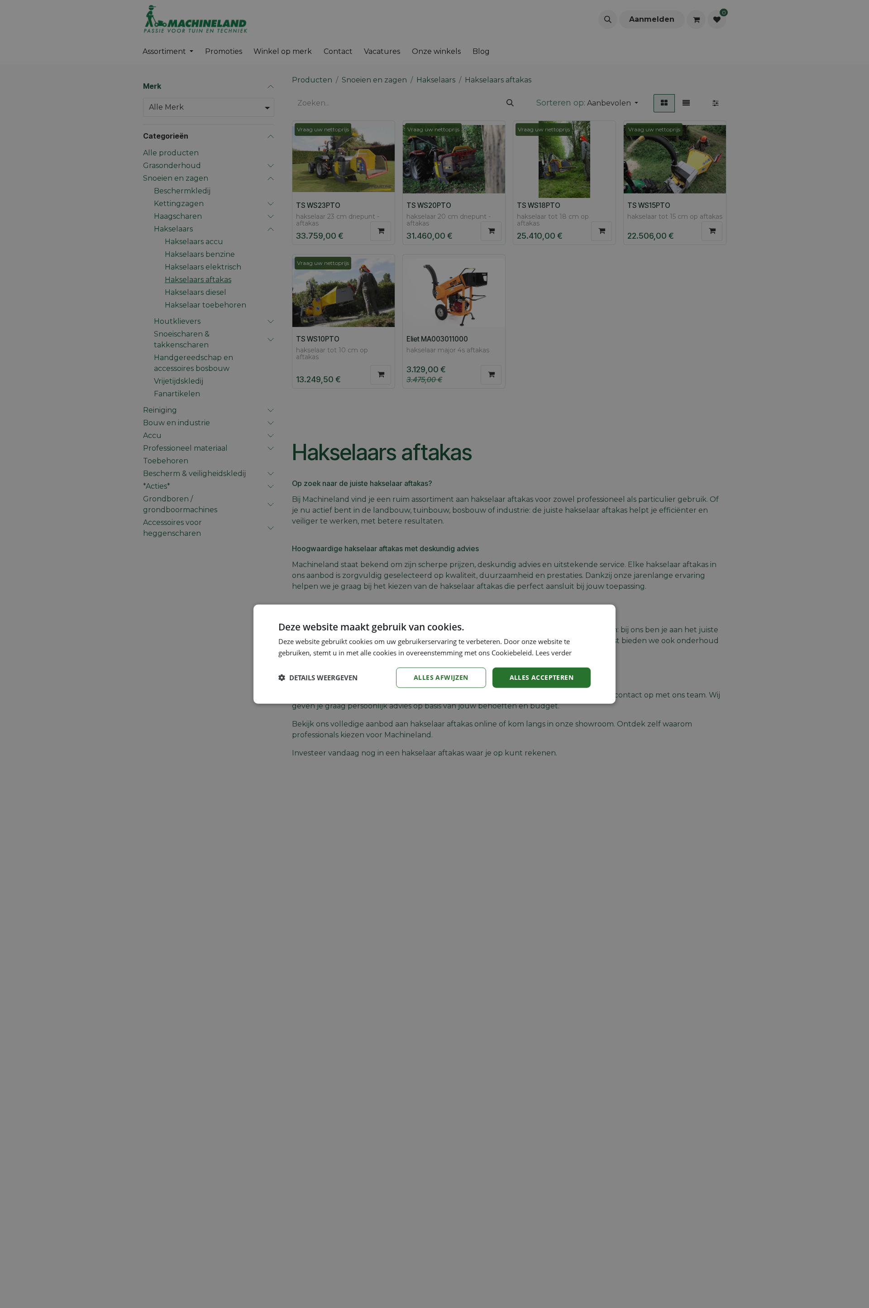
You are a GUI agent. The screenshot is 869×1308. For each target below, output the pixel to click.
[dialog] (434, 654)
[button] (318, 678)
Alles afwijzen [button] (441, 677)
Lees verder (553, 652)
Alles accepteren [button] (541, 677)
